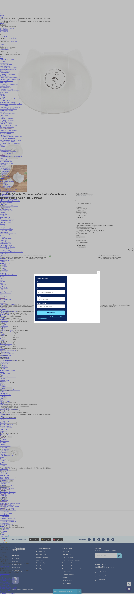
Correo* (39, 289)
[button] (98, 272)
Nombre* (39, 282)
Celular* (39, 296)
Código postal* (41, 303)
